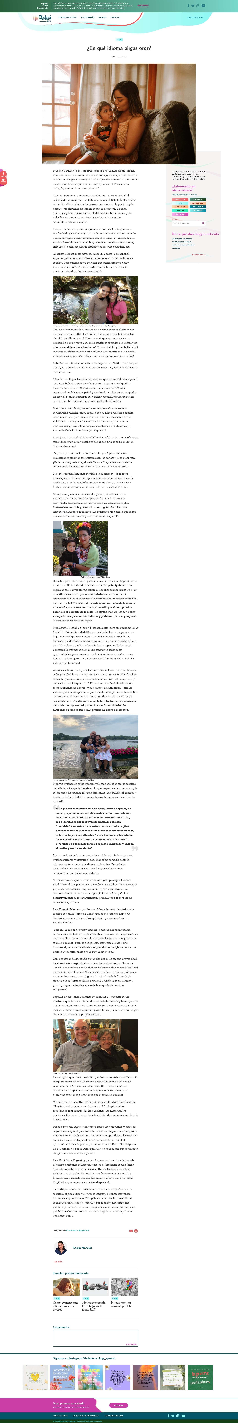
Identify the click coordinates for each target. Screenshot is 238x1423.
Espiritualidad (198, 203)
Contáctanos (60, 1415)
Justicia (180, 199)
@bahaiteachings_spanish (99, 1358)
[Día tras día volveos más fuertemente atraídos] (119, 1377)
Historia (180, 214)
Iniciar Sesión (196, 17)
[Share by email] (131, 1230)
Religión (198, 207)
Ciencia (180, 210)
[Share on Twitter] (3, 180)
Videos (102, 17)
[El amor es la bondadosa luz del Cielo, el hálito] (90, 1377)
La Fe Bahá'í (88, 17)
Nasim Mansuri (82, 1247)
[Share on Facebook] (3, 174)
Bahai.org (60, 8)
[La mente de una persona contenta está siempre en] (146, 1377)
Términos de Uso (113, 1415)
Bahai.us (120, 8)
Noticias (180, 207)
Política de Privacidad (86, 1415)
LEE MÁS (58, 1261)
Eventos (115, 17)
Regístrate (198, 254)
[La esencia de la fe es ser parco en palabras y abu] (62, 1377)
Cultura (198, 210)
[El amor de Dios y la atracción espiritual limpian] (35, 1377)
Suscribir (119, 1405)
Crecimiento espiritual (77, 1230)
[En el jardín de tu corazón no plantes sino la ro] (174, 1377)
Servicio (198, 199)
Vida (119, 39)
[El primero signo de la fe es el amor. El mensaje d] (201, 1377)
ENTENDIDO (143, 5)
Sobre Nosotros (67, 17)
